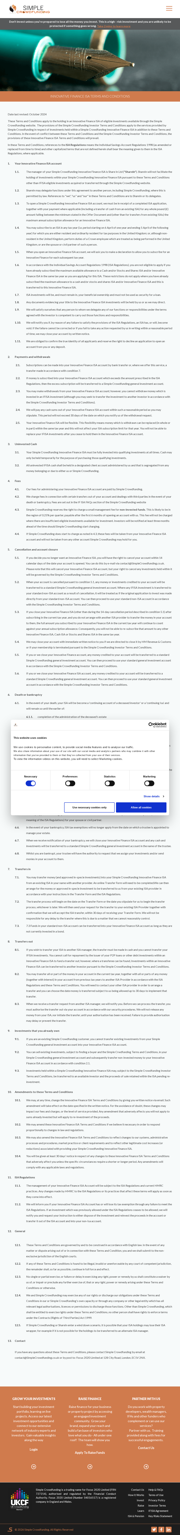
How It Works (136, 1495)
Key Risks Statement (160, 1516)
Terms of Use (155, 1495)
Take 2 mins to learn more (113, 26)
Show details (152, 796)
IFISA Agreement (158, 1510)
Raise (141, 1505)
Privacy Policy (156, 1500)
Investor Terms (157, 1505)
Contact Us (137, 1489)
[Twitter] (154, 1529)
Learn (140, 1510)
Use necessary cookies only (89, 807)
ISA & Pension (136, 1516)
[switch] (70, 783)
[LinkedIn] (169, 1529)
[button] (169, 9)
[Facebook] (161, 1529)
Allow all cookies (141, 807)
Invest (140, 1500)
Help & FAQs (155, 1489)
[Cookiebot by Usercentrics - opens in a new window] (151, 725)
